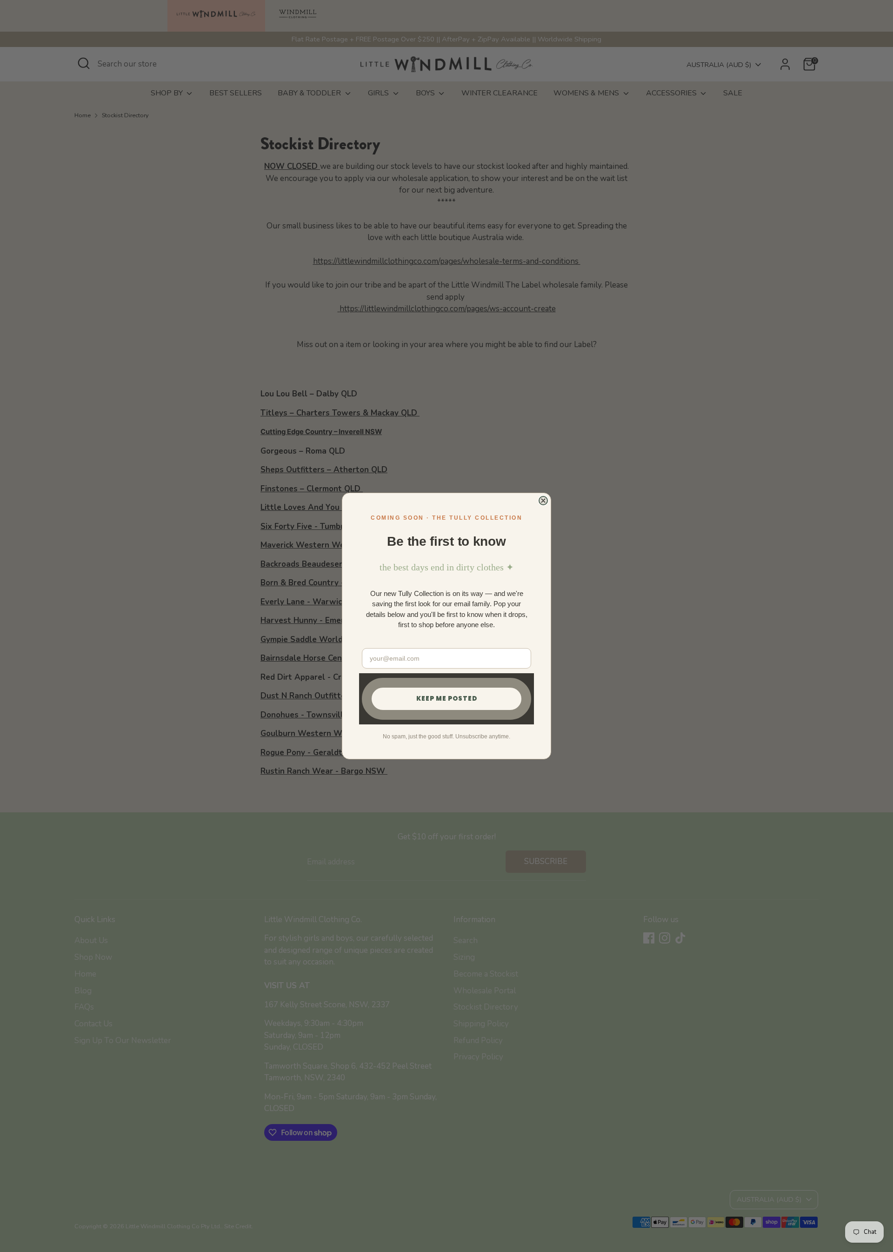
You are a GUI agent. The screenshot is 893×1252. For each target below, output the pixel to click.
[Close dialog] (543, 500)
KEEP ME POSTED (446, 698)
